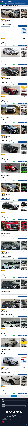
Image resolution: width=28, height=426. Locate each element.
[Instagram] (17, 411)
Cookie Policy (16, 416)
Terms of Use (12, 416)
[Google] (14, 411)
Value (9, 3)
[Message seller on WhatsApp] (14, 26)
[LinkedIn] (21, 411)
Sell (13, 3)
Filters (2, 7)
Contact (10, 416)
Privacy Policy (19, 416)
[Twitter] (6, 411)
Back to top (13, 415)
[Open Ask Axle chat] (26, 424)
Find (6, 3)
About (7, 416)
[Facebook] (10, 411)
